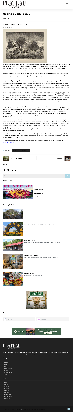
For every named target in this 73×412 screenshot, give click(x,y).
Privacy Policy (7, 394)
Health (5, 366)
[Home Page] (14, 2)
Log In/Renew (37, 196)
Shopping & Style (8, 372)
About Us (6, 392)
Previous (2, 300)
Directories (6, 388)
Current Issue (7, 181)
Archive (6, 384)
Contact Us (7, 398)
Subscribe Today (38, 186)
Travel (5, 374)
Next (71, 300)
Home (5, 382)
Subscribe (6, 386)
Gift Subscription (38, 193)
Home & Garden (8, 368)
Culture (14, 150)
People (6, 370)
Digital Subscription (39, 189)
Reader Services (8, 396)
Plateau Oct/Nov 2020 (24, 150)
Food (5, 364)
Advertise (6, 390)
